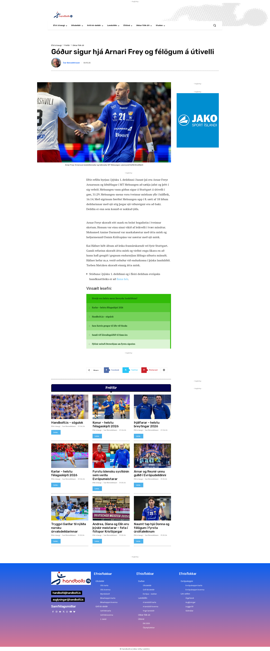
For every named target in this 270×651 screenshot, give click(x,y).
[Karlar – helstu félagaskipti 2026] (69, 455)
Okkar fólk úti (78, 45)
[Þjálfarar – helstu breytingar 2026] (152, 407)
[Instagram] (56, 611)
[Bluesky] (74, 611)
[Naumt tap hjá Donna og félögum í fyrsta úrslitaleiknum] (152, 508)
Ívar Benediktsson (71, 63)
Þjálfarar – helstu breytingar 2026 (146, 424)
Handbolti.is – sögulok (67, 422)
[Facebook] (53, 611)
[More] (164, 370)
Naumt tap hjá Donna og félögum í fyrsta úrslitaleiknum (151, 527)
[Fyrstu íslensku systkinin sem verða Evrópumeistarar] (111, 455)
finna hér (122, 279)
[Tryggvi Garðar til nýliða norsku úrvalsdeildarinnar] (69, 508)
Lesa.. (55, 432)
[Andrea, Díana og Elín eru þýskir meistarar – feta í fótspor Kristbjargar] (111, 508)
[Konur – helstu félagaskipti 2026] (111, 407)
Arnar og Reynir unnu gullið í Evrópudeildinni (150, 473)
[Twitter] (63, 611)
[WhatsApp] (67, 611)
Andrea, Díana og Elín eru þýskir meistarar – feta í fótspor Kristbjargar (111, 527)
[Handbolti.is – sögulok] (69, 407)
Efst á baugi (56, 45)
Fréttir (67, 45)
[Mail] (60, 611)
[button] (214, 25)
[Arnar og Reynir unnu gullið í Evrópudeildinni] (152, 455)
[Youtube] (70, 611)
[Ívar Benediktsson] (56, 63)
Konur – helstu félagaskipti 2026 (106, 424)
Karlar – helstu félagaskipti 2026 (64, 473)
